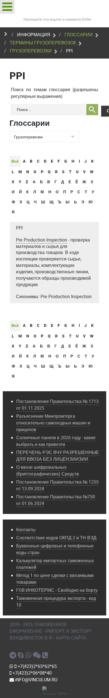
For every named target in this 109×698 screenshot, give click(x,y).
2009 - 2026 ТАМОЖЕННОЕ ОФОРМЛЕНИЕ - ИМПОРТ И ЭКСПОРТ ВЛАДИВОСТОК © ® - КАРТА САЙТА (51, 631)
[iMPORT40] (14, 655)
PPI (19, 228)
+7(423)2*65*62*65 (36, 666)
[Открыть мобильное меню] (7, 7)
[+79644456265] (29, 655)
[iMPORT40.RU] (21, 655)
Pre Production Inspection (41, 240)
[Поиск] (92, 109)
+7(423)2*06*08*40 (31, 673)
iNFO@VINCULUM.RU (35, 680)
